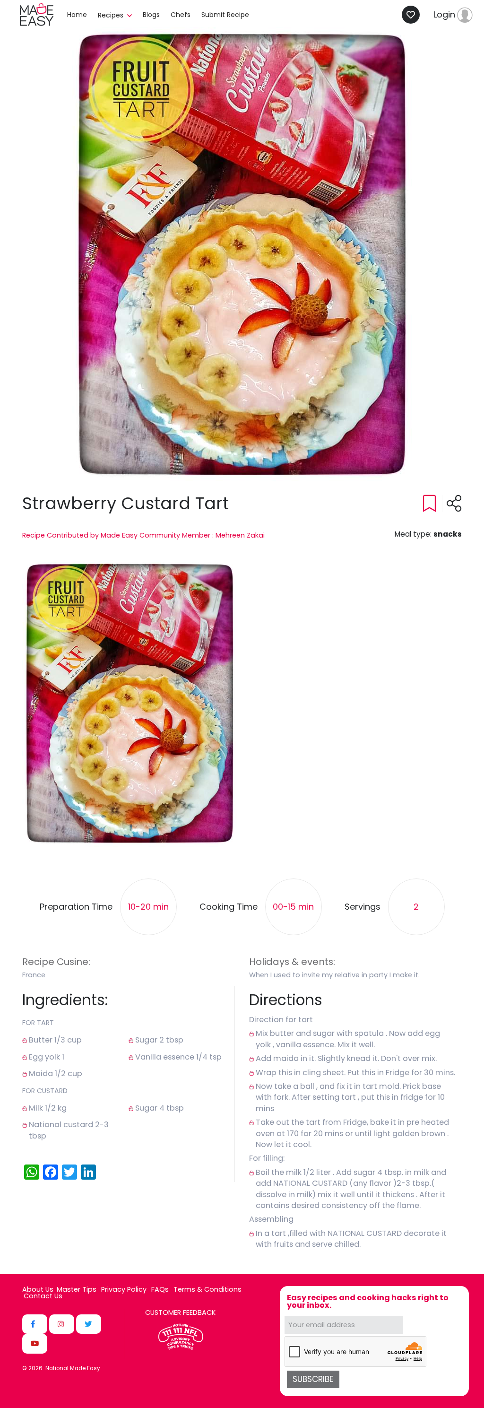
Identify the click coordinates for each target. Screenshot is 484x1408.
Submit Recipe (225, 14)
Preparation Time (76, 907)
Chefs (180, 14)
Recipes (111, 15)
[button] (129, 703)
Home (77, 14)
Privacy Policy (124, 1289)
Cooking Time (228, 907)
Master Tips (76, 1289)
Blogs (151, 14)
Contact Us (43, 1296)
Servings (362, 907)
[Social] (34, 1324)
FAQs (160, 1289)
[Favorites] (413, 15)
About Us (37, 1289)
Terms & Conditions (207, 1289)
